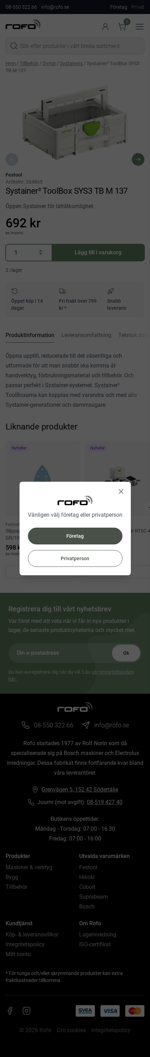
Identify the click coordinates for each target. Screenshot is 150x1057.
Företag (75, 536)
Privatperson (75, 558)
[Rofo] (75, 500)
